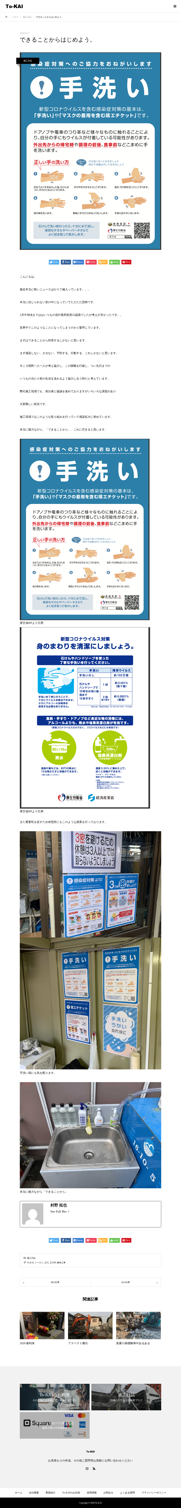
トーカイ (39, 1262)
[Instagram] (87, 1468)
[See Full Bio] (68, 1211)
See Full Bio (58, 1211)
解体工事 (61, 1262)
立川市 (53, 1262)
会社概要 (34, 1492)
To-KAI (30, 1262)
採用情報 (92, 1492)
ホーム (18, 1492)
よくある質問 (127, 1492)
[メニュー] (175, 6)
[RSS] (94, 1468)
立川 (46, 1262)
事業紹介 (51, 1492)
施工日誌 (28, 60)
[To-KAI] (14, 6)
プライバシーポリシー (154, 1492)
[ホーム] (6, 17)
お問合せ (108, 1492)
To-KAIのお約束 (71, 1492)
